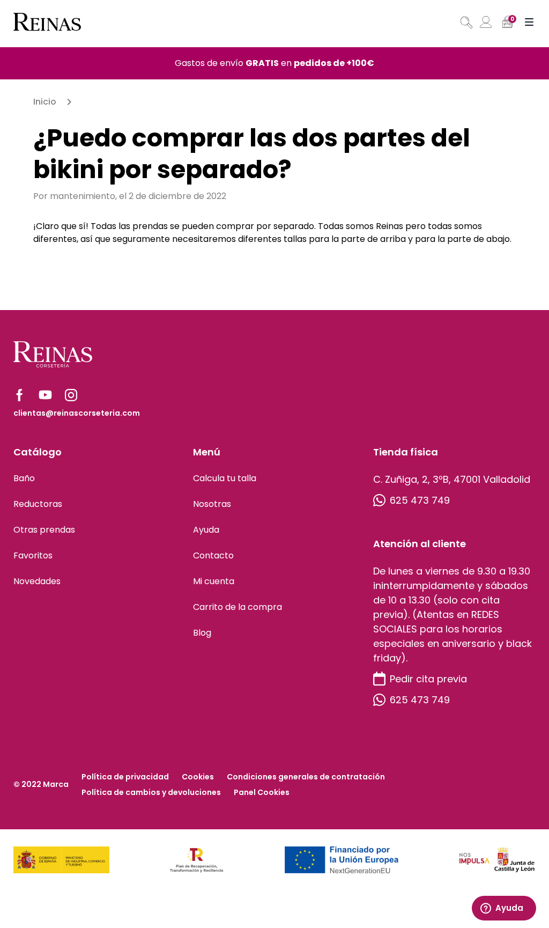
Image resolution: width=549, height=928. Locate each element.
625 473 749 (420, 500)
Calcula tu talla (224, 478)
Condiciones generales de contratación (306, 776)
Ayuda (206, 530)
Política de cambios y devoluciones (151, 792)
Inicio (44, 101)
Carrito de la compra (237, 607)
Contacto (213, 555)
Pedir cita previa (428, 679)
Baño (24, 478)
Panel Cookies (262, 792)
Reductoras (37, 504)
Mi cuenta (213, 581)
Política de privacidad (125, 776)
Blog (202, 633)
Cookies (198, 776)
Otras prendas (44, 530)
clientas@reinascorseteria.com (76, 413)
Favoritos (33, 555)
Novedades (37, 581)
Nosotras (212, 504)
